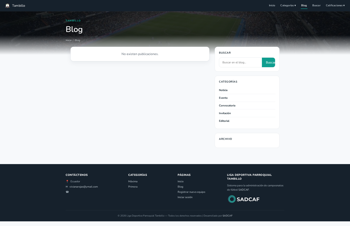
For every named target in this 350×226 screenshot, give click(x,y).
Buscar (316, 5)
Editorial (224, 121)
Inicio (272, 5)
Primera (133, 187)
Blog (304, 5)
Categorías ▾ (288, 5)
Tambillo (18, 5)
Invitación (225, 113)
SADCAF (243, 190)
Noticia (223, 90)
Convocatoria (227, 105)
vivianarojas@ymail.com (83, 187)
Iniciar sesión (185, 197)
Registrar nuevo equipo (191, 192)
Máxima (133, 181)
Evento (223, 98)
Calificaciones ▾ (335, 5)
